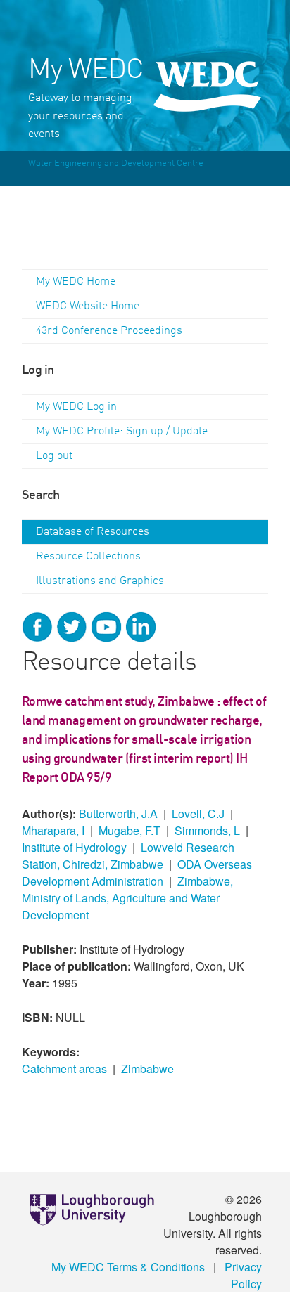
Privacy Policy (243, 1275)
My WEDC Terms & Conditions (128, 1267)
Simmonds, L (207, 830)
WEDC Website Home (87, 306)
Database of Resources (92, 532)
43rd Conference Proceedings (109, 331)
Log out (54, 456)
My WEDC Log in (76, 407)
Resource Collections (88, 556)
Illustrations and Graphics (100, 581)
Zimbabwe (147, 1069)
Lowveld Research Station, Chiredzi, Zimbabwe (128, 855)
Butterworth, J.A (118, 813)
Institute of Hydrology (74, 847)
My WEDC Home (75, 281)
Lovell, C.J (198, 813)
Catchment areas (64, 1069)
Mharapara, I (53, 830)
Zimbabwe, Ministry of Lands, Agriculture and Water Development (127, 898)
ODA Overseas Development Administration (137, 872)
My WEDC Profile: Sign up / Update (122, 431)
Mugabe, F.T (129, 830)
